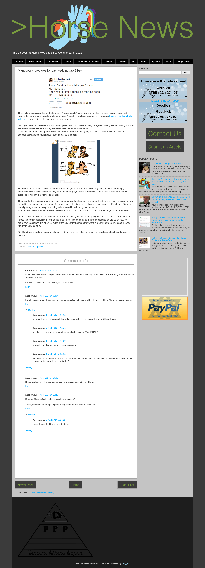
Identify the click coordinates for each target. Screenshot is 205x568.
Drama (67, 62)
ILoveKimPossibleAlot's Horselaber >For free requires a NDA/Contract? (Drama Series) (171, 181)
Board (143, 62)
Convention (53, 62)
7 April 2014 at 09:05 (48, 270)
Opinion (108, 62)
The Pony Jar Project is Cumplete (167, 163)
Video (168, 62)
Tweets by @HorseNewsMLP (165, 101)
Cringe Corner (183, 62)
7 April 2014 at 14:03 (48, 378)
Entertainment (35, 62)
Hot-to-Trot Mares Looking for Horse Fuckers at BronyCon (169, 239)
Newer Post (25, 484)
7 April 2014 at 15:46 (56, 328)
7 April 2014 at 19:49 (48, 395)
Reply (27, 287)
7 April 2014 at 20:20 (56, 354)
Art (133, 62)
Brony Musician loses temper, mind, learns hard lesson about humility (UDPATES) (168, 219)
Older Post (127, 484)
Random (122, 62)
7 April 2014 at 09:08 (56, 315)
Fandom (19, 62)
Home (75, 484)
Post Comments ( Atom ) (42, 493)
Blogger (125, 563)
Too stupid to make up (88, 62)
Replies (31, 310)
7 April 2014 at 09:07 (48, 296)
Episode (156, 62)
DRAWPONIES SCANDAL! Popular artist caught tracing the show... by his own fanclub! (171, 199)
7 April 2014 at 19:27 (56, 341)
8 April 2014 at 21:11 (55, 420)
